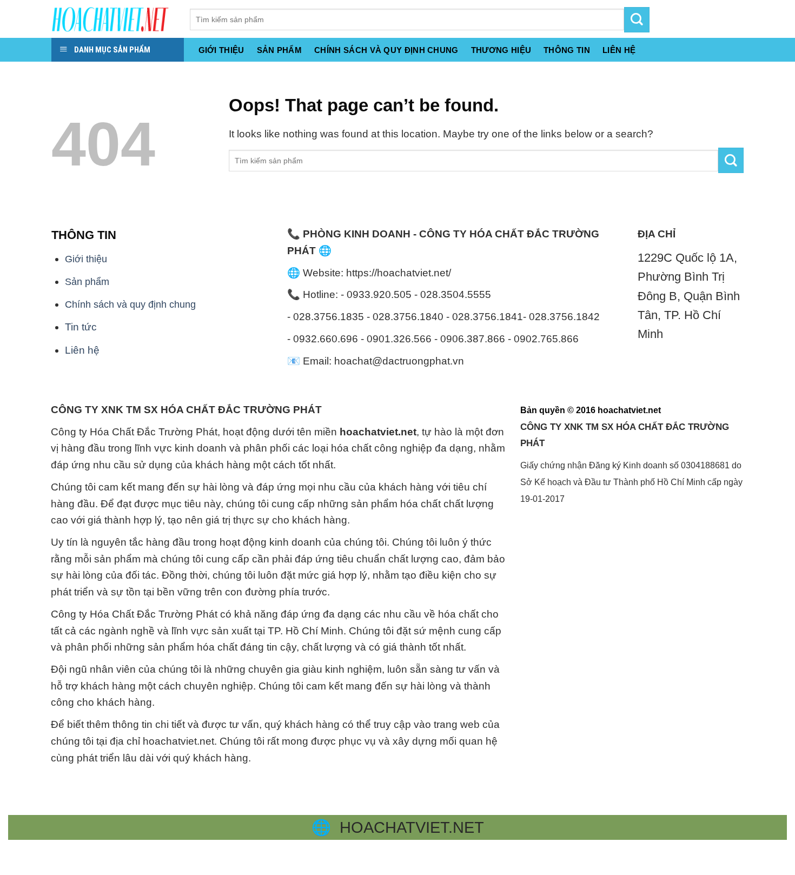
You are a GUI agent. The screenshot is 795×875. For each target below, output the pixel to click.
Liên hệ (82, 350)
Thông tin (567, 50)
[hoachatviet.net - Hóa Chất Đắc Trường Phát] (112, 19)
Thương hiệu (501, 50)
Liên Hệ (618, 50)
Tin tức (81, 327)
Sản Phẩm (279, 50)
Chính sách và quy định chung (386, 50)
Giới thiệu (221, 50)
